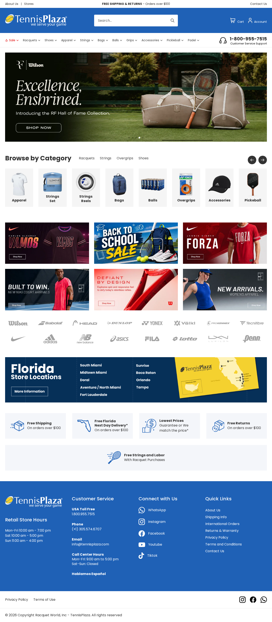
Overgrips (125, 158)
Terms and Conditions (223, 544)
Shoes (49, 40)
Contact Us (258, 4)
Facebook (156, 533)
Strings (85, 40)
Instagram (157, 521)
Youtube (155, 544)
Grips (130, 40)
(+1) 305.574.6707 (87, 529)
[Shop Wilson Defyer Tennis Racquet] (136, 289)
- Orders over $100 (136, 4)
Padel (192, 40)
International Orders (222, 523)
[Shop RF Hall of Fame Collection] (136, 96)
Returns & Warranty (222, 530)
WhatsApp (157, 510)
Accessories (150, 40)
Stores (29, 4)
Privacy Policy (216, 537)
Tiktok (152, 555)
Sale (12, 40)
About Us (11, 4)
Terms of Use (44, 599)
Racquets (30, 40)
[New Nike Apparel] (47, 289)
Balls (115, 40)
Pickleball (173, 40)
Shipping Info (216, 517)
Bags (101, 40)
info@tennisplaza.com (90, 544)
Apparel (66, 40)
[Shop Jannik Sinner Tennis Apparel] (225, 243)
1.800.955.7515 (83, 514)
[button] (129, 137)
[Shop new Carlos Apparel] (47, 243)
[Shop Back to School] (136, 243)
